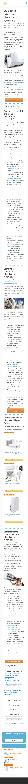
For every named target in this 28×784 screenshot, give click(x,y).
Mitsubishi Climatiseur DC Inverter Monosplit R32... (12, 453)
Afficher (17, 106)
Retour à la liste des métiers (14, 719)
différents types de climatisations (15, 82)
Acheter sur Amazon (14, 459)
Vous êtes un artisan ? (20, 724)
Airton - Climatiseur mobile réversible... (12, 515)
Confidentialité (9, 723)
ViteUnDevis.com (20, 723)
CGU (5, 723)
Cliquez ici (14, 740)
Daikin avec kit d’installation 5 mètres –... (13, 484)
